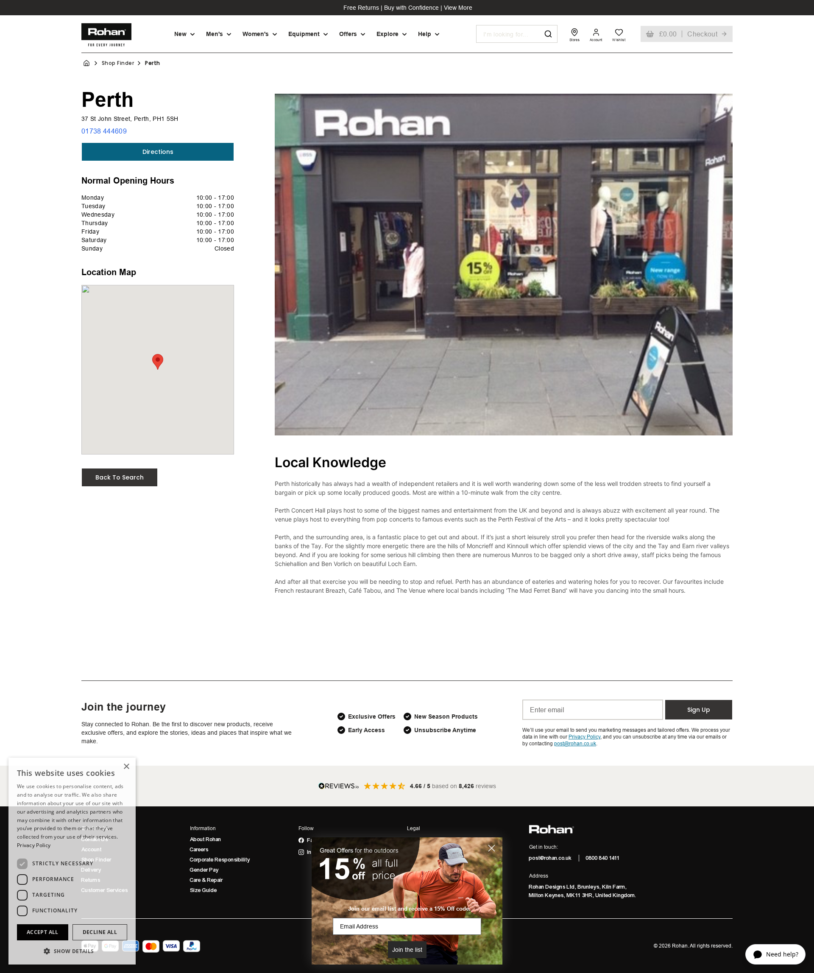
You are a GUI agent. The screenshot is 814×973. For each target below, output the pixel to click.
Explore (387, 34)
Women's (256, 34)
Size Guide (203, 890)
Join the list (407, 949)
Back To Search (119, 477)
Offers (348, 34)
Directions (157, 152)
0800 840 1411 (603, 858)
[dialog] (72, 861)
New (180, 34)
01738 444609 (104, 131)
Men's (214, 34)
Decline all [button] (100, 932)
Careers (199, 849)
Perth (152, 63)
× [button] (126, 767)
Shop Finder (118, 63)
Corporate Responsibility (220, 859)
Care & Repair (206, 880)
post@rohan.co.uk (550, 858)
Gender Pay (204, 870)
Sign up (698, 709)
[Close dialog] (491, 848)
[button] (72, 951)
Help (424, 34)
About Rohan (205, 839)
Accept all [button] (43, 932)
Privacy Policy (33, 845)
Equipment (304, 34)
